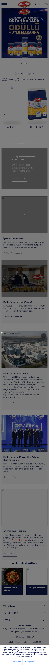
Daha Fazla (17, 662)
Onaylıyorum (29, 662)
